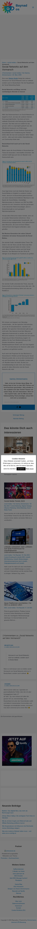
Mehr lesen (30, 469)
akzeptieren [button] (21, 469)
